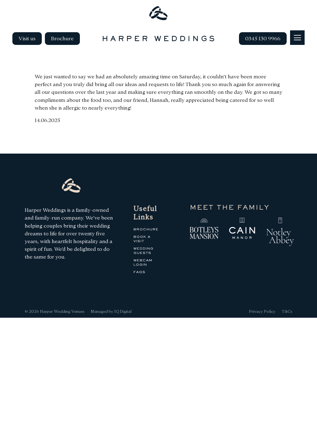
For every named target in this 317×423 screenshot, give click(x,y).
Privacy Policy (262, 311)
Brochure (62, 38)
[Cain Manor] (242, 229)
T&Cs (287, 311)
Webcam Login (142, 262)
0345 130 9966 (262, 38)
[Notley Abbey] (280, 233)
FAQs (139, 272)
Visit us (27, 38)
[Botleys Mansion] (204, 229)
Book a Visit (141, 239)
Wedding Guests (143, 251)
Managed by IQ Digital (111, 311)
